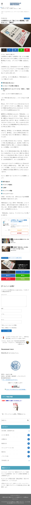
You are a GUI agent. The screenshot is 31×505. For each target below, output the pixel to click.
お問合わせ (26, 497)
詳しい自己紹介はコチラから (10, 379)
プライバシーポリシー (15, 495)
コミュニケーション (8, 447)
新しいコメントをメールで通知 (9, 325)
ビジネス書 (5, 435)
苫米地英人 (5, 460)
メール (2, 314)
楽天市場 (19, 233)
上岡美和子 (4, 475)
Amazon (19, 230)
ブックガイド (5, 257)
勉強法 (4, 443)
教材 (3, 452)
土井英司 (19, 257)
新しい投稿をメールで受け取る (9, 327)
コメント (3, 294)
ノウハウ (5, 456)
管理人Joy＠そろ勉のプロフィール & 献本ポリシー (12, 497)
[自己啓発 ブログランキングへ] (15, 387)
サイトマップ (15, 499)
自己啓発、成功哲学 (8, 430)
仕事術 (4, 439)
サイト (2, 319)
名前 (2, 308)
